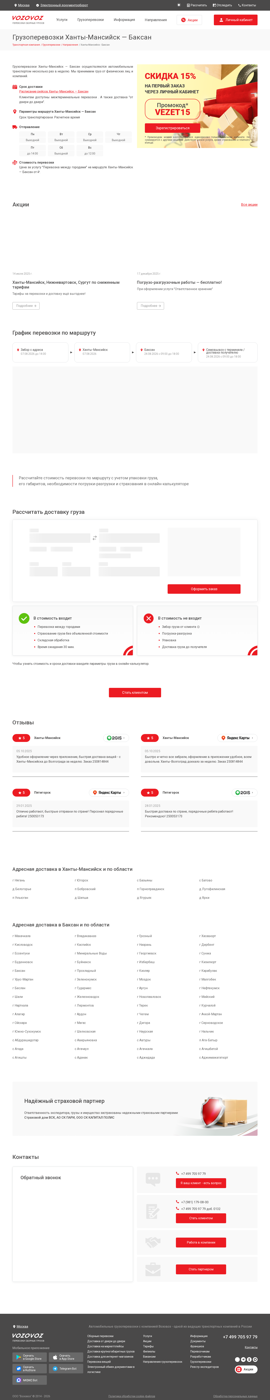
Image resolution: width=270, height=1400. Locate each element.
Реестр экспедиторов (204, 1366)
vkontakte (237, 1360)
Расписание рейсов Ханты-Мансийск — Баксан (53, 91)
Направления (156, 20)
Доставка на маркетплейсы (105, 1346)
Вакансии (149, 1356)
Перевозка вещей (99, 1361)
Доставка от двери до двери (106, 1341)
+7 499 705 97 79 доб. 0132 (200, 1209)
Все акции (249, 204)
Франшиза (197, 1346)
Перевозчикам (200, 1351)
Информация (124, 20)
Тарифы (148, 1346)
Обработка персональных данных (235, 1396)
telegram (243, 1360)
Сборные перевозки (100, 1336)
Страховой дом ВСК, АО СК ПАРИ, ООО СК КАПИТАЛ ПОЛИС (69, 1117)
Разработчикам (200, 1356)
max (255, 1360)
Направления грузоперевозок (162, 1361)
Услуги (61, 20)
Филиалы (149, 1351)
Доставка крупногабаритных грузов (111, 1351)
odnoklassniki (249, 1360)
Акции (147, 1341)
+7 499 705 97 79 (193, 1174)
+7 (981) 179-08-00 (194, 1202)
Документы (198, 1341)
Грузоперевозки (90, 20)
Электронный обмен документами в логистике (111, 1369)
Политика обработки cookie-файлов (132, 1396)
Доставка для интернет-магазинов (110, 1356)
